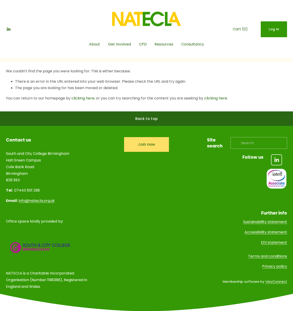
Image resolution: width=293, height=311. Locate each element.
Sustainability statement (265, 221)
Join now (146, 144)
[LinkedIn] (8, 29)
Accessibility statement (265, 232)
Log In (274, 29)
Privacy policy (274, 266)
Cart (240, 29)
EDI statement (274, 242)
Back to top (146, 118)
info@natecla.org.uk (37, 200)
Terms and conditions (267, 256)
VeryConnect (276, 281)
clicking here (82, 98)
